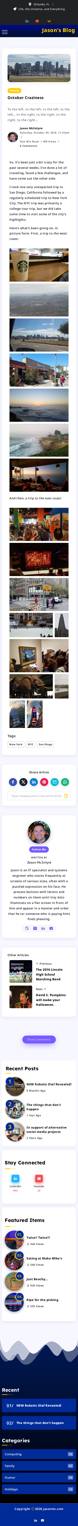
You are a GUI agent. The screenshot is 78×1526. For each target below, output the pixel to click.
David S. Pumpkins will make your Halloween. (51, 1000)
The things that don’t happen (44, 1107)
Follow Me (39, 849)
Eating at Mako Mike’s (44, 1258)
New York (16, 744)
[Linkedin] (28, 21)
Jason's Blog (58, 30)
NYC (31, 744)
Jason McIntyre (31, 128)
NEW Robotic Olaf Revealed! (49, 1084)
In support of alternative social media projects (47, 1129)
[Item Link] (15, 1086)
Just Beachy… (37, 1279)
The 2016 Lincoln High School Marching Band (49, 974)
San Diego (45, 744)
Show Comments (39, 1039)
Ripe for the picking (42, 1300)
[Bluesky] (49, 21)
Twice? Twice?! (38, 1238)
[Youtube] (38, 21)
